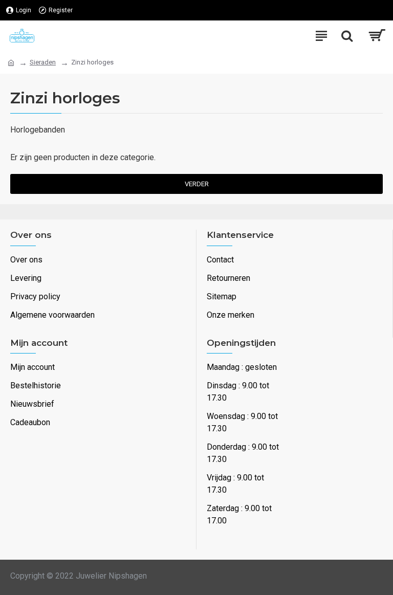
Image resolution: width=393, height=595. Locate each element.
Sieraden (43, 62)
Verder (197, 184)
